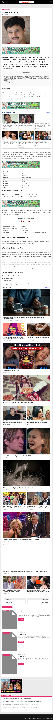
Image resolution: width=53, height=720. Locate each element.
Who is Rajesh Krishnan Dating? (9, 83)
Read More (21, 619)
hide (30, 72)
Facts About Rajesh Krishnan (9, 85)
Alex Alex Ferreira (23, 612)
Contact (21, 717)
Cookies (29, 717)
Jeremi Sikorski (22, 656)
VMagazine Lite (48, 718)
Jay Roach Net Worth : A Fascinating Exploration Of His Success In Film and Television (21, 704)
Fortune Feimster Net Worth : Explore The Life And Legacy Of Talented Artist (19, 710)
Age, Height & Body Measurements (10, 82)
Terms (25, 717)
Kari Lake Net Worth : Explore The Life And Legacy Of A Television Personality (20, 707)
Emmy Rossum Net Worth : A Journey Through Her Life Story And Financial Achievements (22, 701)
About (17, 717)
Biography (5, 80)
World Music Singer (6, 9)
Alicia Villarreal (22, 634)
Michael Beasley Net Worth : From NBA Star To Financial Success (17, 698)
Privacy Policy (34, 717)
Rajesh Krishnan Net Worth (8, 81)
